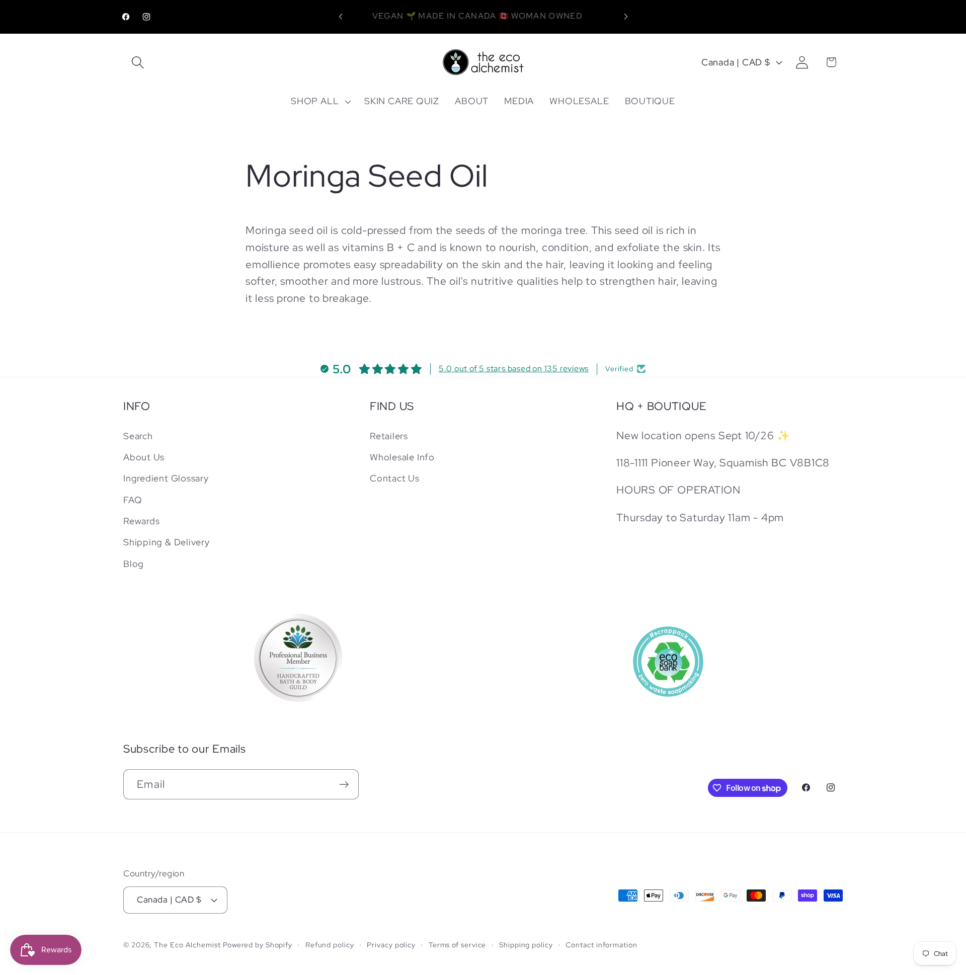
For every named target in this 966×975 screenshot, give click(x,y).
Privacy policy (391, 944)
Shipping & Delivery (166, 542)
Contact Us (395, 478)
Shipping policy (526, 944)
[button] (137, 62)
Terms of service (458, 944)
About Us (144, 457)
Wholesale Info (402, 457)
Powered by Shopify (257, 944)
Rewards (141, 521)
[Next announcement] (626, 17)
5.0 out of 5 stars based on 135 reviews (514, 368)
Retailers (389, 435)
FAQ (132, 500)
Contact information (601, 944)
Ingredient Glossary (166, 478)
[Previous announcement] (341, 17)
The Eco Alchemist (187, 944)
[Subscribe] (344, 784)
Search (138, 435)
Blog (133, 563)
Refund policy (329, 944)
